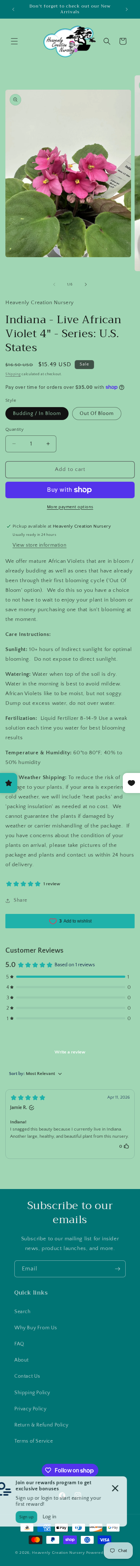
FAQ (19, 1344)
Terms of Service (33, 1441)
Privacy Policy (30, 1409)
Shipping (13, 374)
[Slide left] (54, 284)
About (21, 1360)
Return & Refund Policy (41, 1425)
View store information (39, 545)
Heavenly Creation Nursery (58, 1553)
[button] (14, 41)
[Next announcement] (127, 9)
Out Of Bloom (97, 413)
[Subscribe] (117, 1268)
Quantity (14, 429)
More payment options (70, 507)
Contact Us (27, 1376)
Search (22, 1312)
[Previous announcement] (13, 9)
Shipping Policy (32, 1393)
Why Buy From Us (35, 1328)
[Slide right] (86, 284)
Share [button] (20, 900)
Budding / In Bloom (37, 413)
